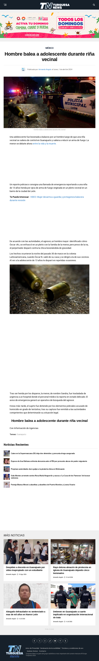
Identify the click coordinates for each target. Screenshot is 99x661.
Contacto (42, 651)
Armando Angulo (45, 69)
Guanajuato (21, 434)
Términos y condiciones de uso (72, 648)
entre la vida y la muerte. (44, 143)
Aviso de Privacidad (32, 648)
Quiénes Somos (32, 651)
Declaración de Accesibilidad (50, 648)
